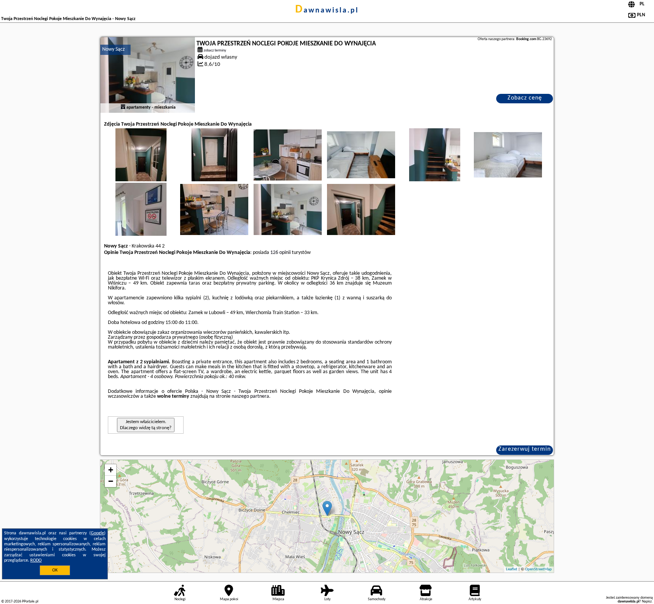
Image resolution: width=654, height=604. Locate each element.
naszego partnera (250, 396)
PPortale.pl (30, 601)
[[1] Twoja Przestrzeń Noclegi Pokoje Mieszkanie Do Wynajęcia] (147, 75)
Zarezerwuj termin (524, 449)
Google (97, 533)
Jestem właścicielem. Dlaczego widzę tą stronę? (145, 424)
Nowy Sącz (113, 49)
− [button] (110, 481)
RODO (36, 560)
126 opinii (280, 252)
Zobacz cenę (525, 98)
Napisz (647, 601)
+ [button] (110, 470)
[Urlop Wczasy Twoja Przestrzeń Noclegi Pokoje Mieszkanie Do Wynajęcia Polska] (141, 162)
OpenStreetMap (538, 569)
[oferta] (123, 107)
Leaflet (511, 569)
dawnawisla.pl (327, 10)
